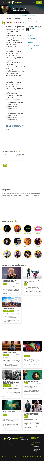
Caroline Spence (7, 385)
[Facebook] (7, 446)
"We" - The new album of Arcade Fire (32, 353)
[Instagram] (11, 446)
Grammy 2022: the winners (9, 352)
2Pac (25, 284)
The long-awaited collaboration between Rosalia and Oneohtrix (32, 414)
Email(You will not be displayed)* (20, 155)
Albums (16, 15)
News (29, 15)
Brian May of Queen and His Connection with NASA (9, 281)
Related (33, 15)
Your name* (5, 154)
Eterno (31, 35)
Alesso (5, 415)
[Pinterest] (9, 446)
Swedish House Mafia (8, 310)
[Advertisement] (22, 139)
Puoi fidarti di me (34, 33)
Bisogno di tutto (34, 38)
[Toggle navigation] (3, 2)
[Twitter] (13, 446)
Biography (24, 15)
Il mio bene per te (34, 45)
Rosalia (25, 416)
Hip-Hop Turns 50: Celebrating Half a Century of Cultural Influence (31, 281)
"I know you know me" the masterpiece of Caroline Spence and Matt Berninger (11, 382)
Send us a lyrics (39, 2)
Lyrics (20, 15)
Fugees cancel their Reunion (31, 381)
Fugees (25, 383)
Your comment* (6, 159)
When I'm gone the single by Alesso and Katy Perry (11, 412)
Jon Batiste (6, 354)
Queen (5, 283)
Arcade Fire (26, 356)
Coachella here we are (8, 308)
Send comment (5, 165)
